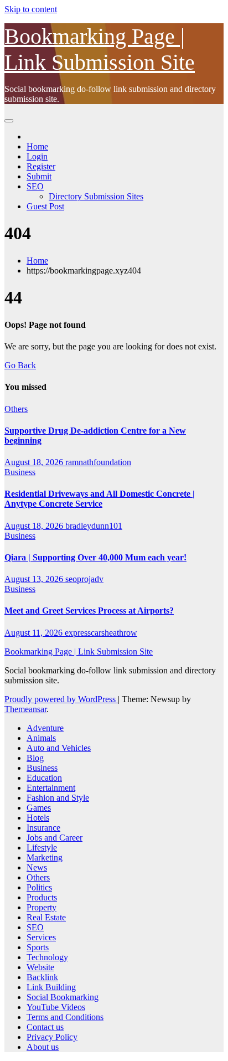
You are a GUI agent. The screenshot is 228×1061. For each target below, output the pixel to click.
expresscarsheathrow (101, 632)
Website (40, 967)
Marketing (45, 857)
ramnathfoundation (98, 462)
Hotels (38, 817)
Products (42, 897)
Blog (35, 758)
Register (41, 166)
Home (37, 146)
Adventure (45, 728)
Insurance (43, 827)
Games (39, 807)
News (37, 867)
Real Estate (46, 917)
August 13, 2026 (34, 579)
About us (43, 1047)
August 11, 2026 (34, 632)
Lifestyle (42, 847)
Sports (38, 947)
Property (41, 907)
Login (37, 156)
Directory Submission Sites (96, 196)
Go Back (20, 365)
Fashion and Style (58, 797)
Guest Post (45, 206)
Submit (39, 176)
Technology (47, 957)
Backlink (42, 977)
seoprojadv (84, 579)
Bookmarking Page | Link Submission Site (78, 651)
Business (19, 472)
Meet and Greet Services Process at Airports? (89, 610)
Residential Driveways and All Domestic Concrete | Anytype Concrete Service (99, 498)
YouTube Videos (56, 1007)
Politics (39, 887)
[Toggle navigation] (8, 120)
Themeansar (25, 709)
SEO (35, 186)
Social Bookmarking (63, 997)
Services (41, 937)
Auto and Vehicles (59, 748)
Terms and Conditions (65, 1017)
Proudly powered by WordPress (61, 699)
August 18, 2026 (34, 462)
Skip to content (30, 9)
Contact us (45, 1027)
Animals (41, 738)
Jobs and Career (54, 837)
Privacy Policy (52, 1037)
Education (44, 777)
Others (16, 409)
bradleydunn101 (93, 525)
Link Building (51, 987)
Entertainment (51, 787)
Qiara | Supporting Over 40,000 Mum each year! (95, 557)
